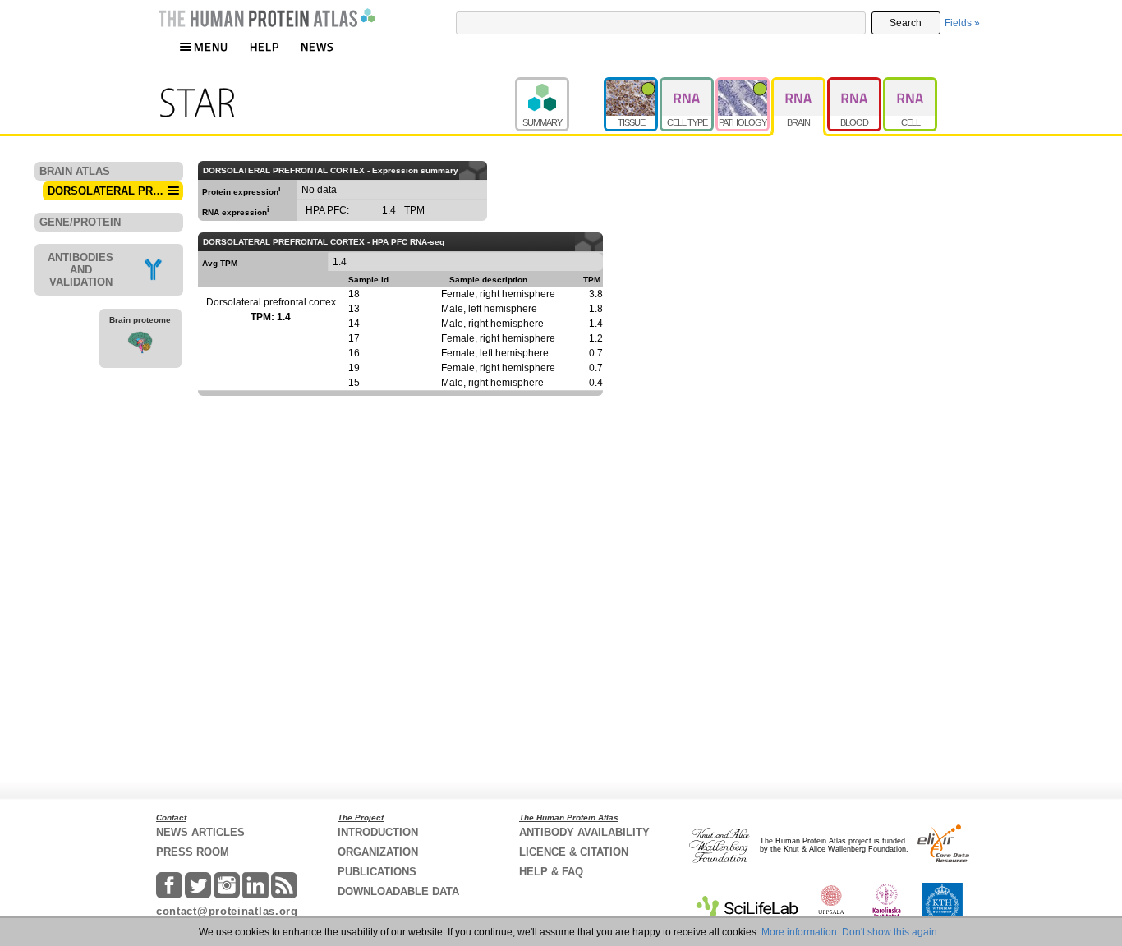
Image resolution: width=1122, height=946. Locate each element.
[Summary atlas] (559, 84)
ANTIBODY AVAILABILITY (584, 832)
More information (799, 932)
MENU (211, 46)
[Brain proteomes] (140, 344)
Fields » (962, 23)
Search (906, 23)
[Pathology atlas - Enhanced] (743, 84)
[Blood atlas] (855, 84)
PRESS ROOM (192, 852)
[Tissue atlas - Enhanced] (632, 84)
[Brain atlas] (799, 84)
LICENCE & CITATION (573, 852)
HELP (264, 46)
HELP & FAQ (551, 872)
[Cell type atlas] (687, 84)
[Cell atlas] (910, 84)
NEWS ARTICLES (200, 832)
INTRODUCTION (378, 832)
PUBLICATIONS (377, 872)
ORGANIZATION (378, 852)
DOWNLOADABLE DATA (398, 891)
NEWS (317, 46)
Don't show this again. (891, 932)
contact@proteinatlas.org (227, 911)
